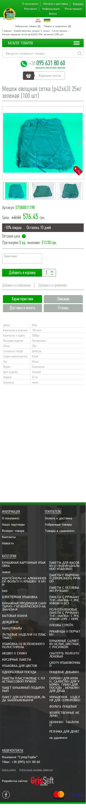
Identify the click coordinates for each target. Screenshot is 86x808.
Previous (7, 143)
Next (79, 143)
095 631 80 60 (47, 63)
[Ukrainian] (47, 20)
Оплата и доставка (55, 3)
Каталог (78, 3)
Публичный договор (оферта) (36, 770)
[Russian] (38, 20)
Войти (53, 13)
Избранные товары (58, 524)
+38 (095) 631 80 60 (26, 762)
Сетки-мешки (59, 30)
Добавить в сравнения (52, 285)
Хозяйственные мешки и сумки (32, 30)
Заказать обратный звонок (50, 68)
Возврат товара (13, 530)
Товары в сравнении (60, 530)
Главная (6, 30)
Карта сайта (9, 770)
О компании (30, 3)
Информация (51, 8)
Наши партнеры (13, 524)
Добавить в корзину (22, 272)
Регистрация (73, 8)
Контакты (30, 8)
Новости (8, 543)
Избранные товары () (27, 26)
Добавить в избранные (16, 285)
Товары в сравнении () (57, 26)
